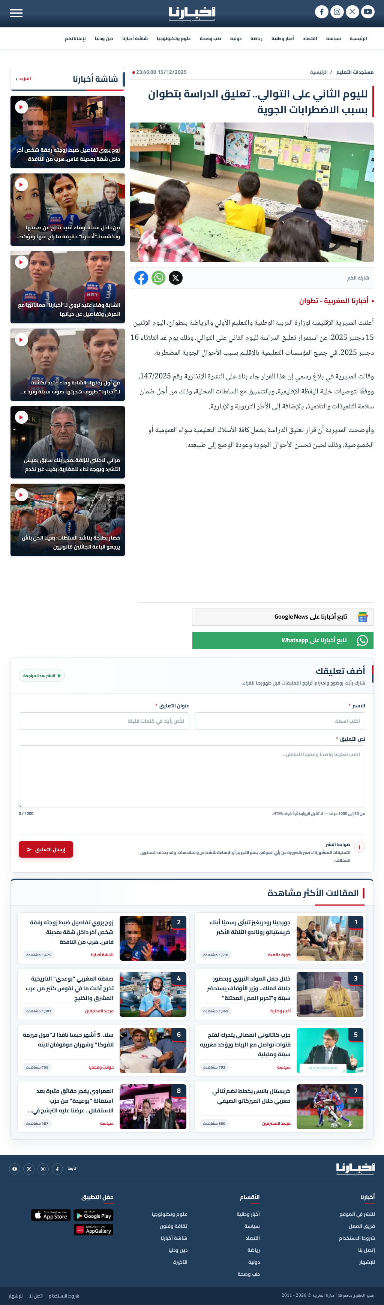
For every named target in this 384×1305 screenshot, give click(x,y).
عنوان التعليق (172, 706)
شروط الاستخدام (357, 1237)
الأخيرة (180, 1261)
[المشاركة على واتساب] (158, 278)
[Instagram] (43, 1169)
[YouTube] (14, 1169)
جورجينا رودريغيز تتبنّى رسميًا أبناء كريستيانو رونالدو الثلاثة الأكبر (250, 927)
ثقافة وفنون (174, 1225)
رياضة (256, 38)
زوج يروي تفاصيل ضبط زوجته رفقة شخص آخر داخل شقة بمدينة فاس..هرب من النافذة (72, 932)
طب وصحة (210, 38)
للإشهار (367, 1261)
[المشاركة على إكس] (176, 278)
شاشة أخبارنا (135, 38)
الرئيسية (358, 38)
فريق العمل (362, 1225)
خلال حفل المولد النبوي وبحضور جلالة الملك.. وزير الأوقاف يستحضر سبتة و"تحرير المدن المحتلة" (249, 988)
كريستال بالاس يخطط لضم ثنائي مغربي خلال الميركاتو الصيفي (251, 1096)
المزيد (23, 79)
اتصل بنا (35, 1296)
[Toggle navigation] (16, 13)
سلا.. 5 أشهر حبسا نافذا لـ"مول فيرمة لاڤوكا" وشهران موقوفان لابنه (68, 1039)
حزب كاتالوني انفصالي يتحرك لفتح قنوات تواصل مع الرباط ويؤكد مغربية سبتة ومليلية (245, 1044)
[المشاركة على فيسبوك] (141, 278)
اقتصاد (310, 38)
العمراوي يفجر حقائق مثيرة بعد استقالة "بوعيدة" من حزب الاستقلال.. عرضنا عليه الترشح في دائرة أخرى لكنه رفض (73, 1100)
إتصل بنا (366, 1249)
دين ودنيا (104, 38)
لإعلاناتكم (75, 38)
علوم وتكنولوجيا (174, 38)
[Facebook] (57, 1169)
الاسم (356, 706)
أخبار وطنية (283, 38)
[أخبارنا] (355, 1169)
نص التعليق (350, 739)
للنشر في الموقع (357, 1213)
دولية (236, 38)
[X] (28, 1169)
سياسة (333, 38)
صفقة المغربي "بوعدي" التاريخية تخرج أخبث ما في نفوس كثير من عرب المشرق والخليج (70, 988)
